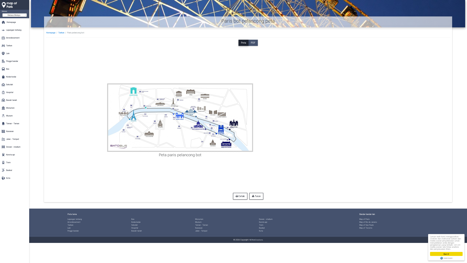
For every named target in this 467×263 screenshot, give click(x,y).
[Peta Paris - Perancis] (14, 8)
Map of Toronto (365, 228)
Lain (69, 228)
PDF (253, 42)
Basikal (262, 228)
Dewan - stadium (266, 219)
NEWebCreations (256, 240)
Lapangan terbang (74, 219)
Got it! (446, 253)
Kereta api (263, 222)
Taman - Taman (201, 225)
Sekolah (134, 225)
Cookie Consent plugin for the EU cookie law (446, 258)
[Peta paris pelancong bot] (180, 117)
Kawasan (198, 228)
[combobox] (14, 15)
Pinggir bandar (73, 231)
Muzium (198, 222)
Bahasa (4, 11)
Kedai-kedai (135, 222)
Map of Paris (364, 219)
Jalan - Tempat (201, 231)
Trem (261, 225)
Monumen (199, 219)
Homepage (50, 33)
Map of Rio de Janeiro (368, 222)
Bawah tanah (136, 231)
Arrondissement (73, 222)
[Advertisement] (248, 63)
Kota (261, 231)
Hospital (134, 228)
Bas (132, 219)
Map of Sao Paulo (366, 225)
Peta (243, 42)
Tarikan (61, 33)
